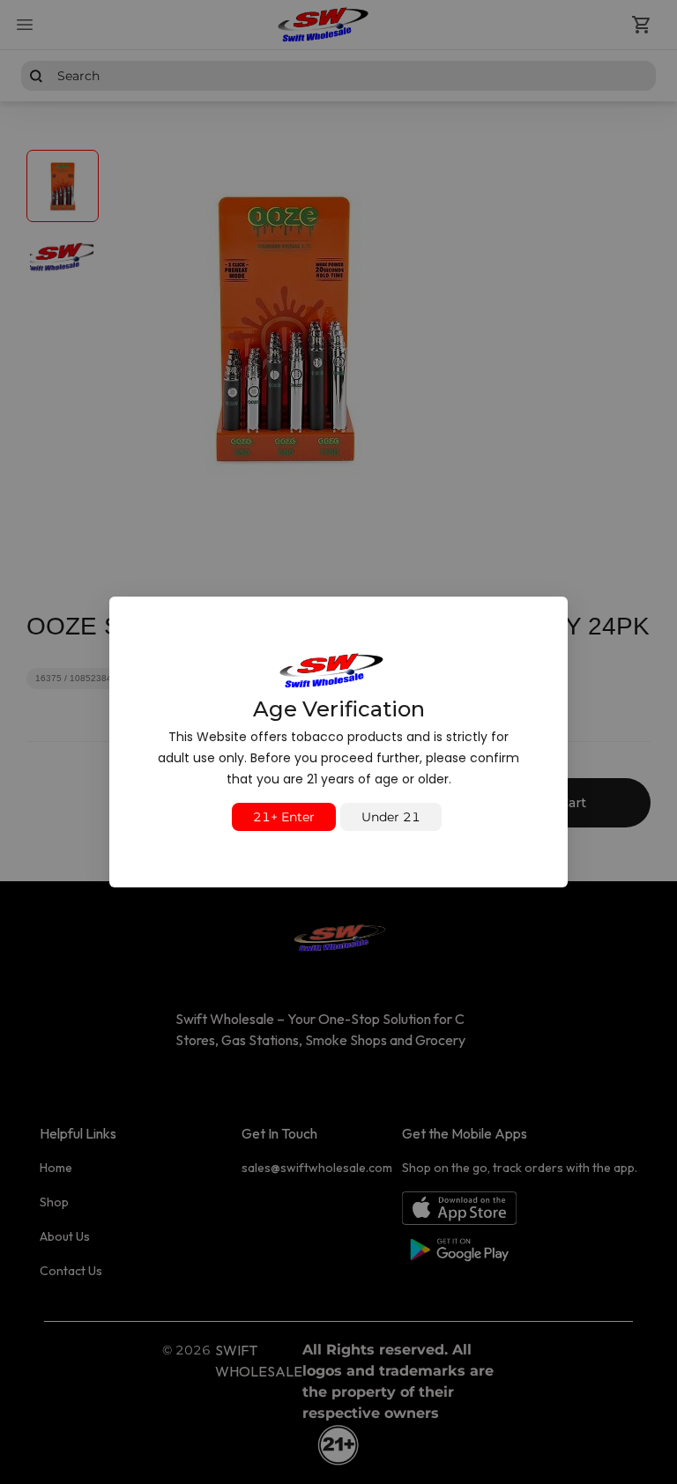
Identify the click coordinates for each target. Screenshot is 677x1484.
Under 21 (390, 817)
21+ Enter (284, 817)
